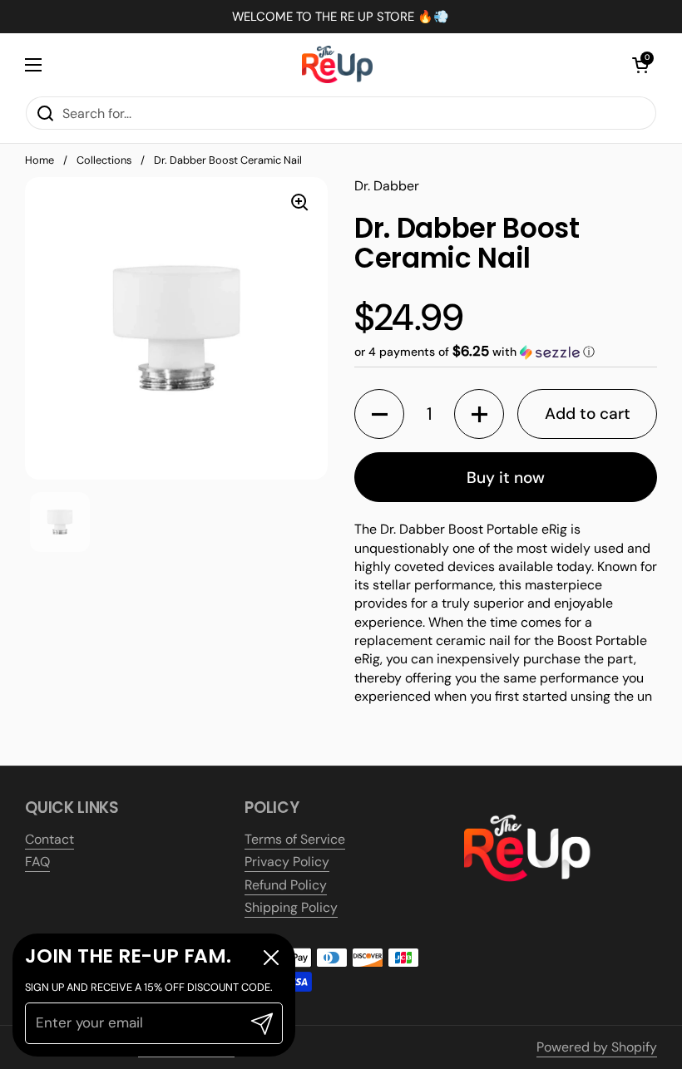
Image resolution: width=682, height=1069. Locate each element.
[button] (640, 64)
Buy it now (506, 477)
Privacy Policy (287, 861)
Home (39, 160)
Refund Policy (286, 885)
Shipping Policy (291, 907)
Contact (49, 839)
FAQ (37, 861)
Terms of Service (295, 839)
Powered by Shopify (596, 1047)
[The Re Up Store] (337, 64)
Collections (104, 160)
